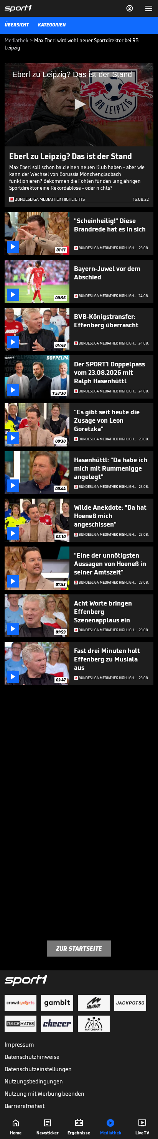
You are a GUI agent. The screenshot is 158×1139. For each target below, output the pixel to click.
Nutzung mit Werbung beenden (44, 1093)
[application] (79, 104)
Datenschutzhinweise (32, 1056)
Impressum (19, 1044)
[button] (79, 104)
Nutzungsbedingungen (34, 1081)
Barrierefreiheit (24, 1105)
